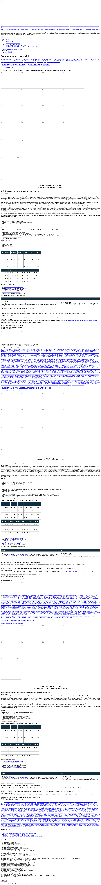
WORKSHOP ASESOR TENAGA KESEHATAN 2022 (43, 376)
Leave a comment (38, 377)
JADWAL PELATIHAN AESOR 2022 (51, 805)
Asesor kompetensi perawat (48, 595)
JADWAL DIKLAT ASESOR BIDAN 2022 (20, 356)
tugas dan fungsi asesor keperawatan (43, 825)
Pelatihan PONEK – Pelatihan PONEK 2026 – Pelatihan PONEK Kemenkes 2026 (21, 835)
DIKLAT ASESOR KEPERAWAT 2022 (63, 804)
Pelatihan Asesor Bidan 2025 (92, 59)
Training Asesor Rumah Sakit (39, 821)
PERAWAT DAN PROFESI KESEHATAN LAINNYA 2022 (19, 385)
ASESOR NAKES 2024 (73, 595)
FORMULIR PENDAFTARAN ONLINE (12, 49)
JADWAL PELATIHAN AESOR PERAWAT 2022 (25, 597)
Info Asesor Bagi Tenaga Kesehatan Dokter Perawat (72, 378)
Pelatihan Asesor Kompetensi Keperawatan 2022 (30, 814)
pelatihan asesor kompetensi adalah (22, 367)
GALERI (5, 50)
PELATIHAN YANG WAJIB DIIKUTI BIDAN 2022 (79, 371)
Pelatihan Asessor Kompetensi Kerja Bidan (13, 62)
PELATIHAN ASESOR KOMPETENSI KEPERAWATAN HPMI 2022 (43, 607)
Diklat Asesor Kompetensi (66, 596)
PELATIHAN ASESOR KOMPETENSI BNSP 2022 (40, 606)
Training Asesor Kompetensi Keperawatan (44, 372)
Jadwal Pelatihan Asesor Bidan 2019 (91, 356)
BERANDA (6, 39)
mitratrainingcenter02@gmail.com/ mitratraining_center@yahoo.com (81, 320)
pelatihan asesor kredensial (58, 369)
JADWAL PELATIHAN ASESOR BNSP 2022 (88, 597)
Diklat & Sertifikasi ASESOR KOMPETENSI (86, 351)
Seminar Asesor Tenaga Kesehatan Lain (63, 819)
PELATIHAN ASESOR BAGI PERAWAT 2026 (17, 620)
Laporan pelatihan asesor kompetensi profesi (65, 361)
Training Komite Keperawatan (81, 823)
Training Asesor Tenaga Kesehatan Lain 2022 (90, 821)
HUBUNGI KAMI (7, 52)
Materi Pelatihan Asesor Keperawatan (46, 600)
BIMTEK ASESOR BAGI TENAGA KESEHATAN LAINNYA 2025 (44, 378)
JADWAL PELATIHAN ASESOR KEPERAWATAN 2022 (30, 598)
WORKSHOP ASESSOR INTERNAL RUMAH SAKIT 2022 (20, 377)
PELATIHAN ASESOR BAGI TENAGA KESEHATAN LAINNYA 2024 (39, 381)
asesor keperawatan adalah (10, 595)
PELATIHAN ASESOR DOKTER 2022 (62, 603)
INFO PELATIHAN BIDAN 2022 (29, 355)
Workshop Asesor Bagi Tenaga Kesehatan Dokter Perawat (71, 385)
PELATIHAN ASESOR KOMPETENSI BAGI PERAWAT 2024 (30, 617)
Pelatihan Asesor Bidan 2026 (66, 365)
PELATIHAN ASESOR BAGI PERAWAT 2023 (32, 616)
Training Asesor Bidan (67, 613)
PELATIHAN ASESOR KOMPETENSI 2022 (82, 366)
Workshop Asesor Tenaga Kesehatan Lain (66, 376)
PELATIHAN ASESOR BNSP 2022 (44, 603)
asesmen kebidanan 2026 (15, 349)
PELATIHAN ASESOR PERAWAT (29, 608)
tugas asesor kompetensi (40, 375)
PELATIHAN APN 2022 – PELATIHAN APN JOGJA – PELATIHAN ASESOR (41, 362)
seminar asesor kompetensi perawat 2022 (20, 819)
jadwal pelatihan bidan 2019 (19, 361)
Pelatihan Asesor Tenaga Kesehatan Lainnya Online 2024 (74, 610)
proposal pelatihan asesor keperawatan (91, 612)
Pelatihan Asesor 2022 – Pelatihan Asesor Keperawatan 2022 (41, 810)
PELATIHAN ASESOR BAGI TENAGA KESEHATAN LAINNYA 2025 (73, 381)
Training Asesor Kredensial (85, 820)
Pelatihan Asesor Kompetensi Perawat (68, 607)
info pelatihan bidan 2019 (15, 355)
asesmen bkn (7, 349)
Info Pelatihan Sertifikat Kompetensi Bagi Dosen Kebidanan (51, 355)
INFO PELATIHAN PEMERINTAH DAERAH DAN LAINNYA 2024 (22, 46)
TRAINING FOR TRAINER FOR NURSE (42, 823)
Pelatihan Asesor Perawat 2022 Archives (14, 816)
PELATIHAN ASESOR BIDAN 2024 (77, 59)
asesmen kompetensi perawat (43, 802)
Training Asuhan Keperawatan (25, 823)
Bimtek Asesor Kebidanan (90, 350)
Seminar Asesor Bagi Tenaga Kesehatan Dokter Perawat (46, 385)
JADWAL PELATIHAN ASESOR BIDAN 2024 (62, 358)
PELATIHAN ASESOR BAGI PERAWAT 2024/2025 (56, 616)
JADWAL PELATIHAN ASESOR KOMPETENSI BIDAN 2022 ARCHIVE (72, 359)
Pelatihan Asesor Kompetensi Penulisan (50, 814)
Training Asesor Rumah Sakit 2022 (53, 821)
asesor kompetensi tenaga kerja (61, 595)
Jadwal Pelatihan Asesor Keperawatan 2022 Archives (86, 807)
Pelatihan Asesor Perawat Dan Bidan (72, 369)
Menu (2, 36)
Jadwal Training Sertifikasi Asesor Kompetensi (23, 809)
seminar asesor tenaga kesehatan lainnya (81, 819)
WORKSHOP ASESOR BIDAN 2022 (70, 375)
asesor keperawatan (54, 802)
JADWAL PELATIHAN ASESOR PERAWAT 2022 (26, 600)
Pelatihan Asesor (23, 59)
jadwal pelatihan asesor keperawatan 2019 (16, 359)
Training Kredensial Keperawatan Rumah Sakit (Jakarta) (40, 824)
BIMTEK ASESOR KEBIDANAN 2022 (10, 351)
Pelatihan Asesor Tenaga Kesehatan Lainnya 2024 (50, 382)
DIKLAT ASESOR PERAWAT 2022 (33, 805)
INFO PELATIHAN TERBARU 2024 (11, 44)
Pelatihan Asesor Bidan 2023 (22, 365)
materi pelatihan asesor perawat (13, 601)
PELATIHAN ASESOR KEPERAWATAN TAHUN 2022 (50, 605)
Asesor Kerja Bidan (63, 349)
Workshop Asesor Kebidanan (53, 62)
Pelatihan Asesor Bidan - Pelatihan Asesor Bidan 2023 (39, 59)
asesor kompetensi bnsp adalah (12, 350)
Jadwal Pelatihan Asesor (59, 356)
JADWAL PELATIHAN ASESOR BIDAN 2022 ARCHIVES (36, 358)
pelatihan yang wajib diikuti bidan (59, 371)
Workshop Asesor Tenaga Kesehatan (23, 376)
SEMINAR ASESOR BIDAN (25, 613)
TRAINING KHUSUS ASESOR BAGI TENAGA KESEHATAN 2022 (70, 372)
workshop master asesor (18, 826)
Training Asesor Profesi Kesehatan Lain (23, 821)
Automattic (24, 883)
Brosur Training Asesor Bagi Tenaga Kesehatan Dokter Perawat (26, 596)
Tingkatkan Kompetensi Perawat (13, 820)
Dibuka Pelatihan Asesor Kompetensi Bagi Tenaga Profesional (19, 804)
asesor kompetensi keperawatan (34, 595)
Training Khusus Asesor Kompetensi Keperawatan (63, 823)
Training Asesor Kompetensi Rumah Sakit (69, 820)
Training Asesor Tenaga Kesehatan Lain (70, 821)
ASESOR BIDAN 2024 (53, 349)
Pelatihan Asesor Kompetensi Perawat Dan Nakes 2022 (15, 815)
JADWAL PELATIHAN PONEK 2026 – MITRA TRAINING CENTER (19, 833)
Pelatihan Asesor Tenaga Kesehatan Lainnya (90, 369)
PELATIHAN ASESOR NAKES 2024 (12, 608)
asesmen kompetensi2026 (42, 349)
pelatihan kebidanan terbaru (92, 370)
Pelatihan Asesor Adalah (16, 364)
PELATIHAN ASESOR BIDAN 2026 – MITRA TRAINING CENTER (25, 65)
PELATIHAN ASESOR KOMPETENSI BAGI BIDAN (66, 60)
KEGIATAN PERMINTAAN (9, 47)
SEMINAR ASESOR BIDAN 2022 (41, 613)
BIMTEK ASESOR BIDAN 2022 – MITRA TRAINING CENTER (53, 350)
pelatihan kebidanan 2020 (28, 62)
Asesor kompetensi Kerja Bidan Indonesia (10, 59)
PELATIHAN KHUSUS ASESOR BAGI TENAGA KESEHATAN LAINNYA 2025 (47, 383)
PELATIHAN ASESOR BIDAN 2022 (59, 59)
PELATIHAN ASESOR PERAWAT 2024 (33, 816)
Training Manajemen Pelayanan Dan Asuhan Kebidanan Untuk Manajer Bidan (18, 375)
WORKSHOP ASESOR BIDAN (60, 614)
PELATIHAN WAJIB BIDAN (75, 612)
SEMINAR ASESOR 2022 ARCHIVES (9, 613)
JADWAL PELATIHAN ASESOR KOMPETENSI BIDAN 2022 (40, 359)
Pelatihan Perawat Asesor (71, 383)
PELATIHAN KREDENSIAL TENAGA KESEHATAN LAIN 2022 (16, 612)
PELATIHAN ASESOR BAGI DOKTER (51, 601)
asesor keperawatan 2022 (64, 802)
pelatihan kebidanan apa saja (67, 370)
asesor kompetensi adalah (84, 349)
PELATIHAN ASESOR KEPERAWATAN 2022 (50, 811)
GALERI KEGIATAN (11, 51)
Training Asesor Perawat (9, 821)
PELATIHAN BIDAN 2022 (26, 370)
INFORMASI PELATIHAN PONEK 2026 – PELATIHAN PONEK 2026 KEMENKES (23, 836)
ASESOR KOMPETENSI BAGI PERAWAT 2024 (20, 803)
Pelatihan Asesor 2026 (5, 364)
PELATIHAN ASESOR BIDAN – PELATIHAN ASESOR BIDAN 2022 (48, 364)
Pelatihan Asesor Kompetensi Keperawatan (17, 607)
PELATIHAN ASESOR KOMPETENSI (10, 366)
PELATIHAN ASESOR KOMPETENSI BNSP (13, 369)
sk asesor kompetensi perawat (55, 613)
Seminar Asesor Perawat (35, 819)
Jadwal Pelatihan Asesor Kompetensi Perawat (10, 808)
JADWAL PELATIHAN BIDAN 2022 (34, 361)
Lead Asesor (78, 361)
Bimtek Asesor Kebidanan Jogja (26, 351)
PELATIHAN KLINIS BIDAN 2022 (21, 371)
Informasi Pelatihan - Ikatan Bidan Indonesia (74, 355)
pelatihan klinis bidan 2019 (6, 371)
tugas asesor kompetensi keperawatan (35, 614)
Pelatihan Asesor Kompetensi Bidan (88, 813)
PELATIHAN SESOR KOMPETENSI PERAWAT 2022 (55, 612)
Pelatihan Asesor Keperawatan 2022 (76, 616)
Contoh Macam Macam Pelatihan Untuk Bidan (65, 351)
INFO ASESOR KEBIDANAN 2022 (75, 354)
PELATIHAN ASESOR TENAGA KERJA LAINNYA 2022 (25, 382)
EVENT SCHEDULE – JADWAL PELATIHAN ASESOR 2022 (52, 354)
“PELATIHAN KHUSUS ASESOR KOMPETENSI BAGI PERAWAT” (20, 802)
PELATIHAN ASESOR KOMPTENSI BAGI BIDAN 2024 (38, 369)
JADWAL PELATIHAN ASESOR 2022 (74, 356)
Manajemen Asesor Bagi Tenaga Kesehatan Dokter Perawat (52, 380)
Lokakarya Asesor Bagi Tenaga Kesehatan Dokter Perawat (25, 380)
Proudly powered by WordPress (7, 883)
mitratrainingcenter (20, 67)
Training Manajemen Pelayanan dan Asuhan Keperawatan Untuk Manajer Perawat (71, 824)
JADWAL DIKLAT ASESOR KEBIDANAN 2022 (41, 356)
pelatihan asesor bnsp (77, 365)
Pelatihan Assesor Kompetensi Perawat (18, 383)
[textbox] (50, 234)
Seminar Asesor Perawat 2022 (47, 819)
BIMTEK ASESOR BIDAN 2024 (76, 350)
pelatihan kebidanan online (80, 370)
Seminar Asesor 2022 (55, 818)
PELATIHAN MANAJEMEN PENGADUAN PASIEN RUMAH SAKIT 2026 (21, 832)
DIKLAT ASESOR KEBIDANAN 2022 (10, 353)
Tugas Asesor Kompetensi (40, 62)
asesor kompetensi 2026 (73, 349)
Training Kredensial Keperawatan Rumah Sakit (17, 824)
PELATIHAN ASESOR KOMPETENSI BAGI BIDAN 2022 (70, 367)
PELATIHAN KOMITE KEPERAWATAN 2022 (40, 371)
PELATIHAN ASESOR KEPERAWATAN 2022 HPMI (24, 605)
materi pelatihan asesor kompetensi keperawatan (86, 809)
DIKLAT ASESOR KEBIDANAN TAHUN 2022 (52, 353)
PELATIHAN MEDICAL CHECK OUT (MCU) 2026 (15, 834)
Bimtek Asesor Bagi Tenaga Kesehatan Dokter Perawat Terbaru (14, 378)
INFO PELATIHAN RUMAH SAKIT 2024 (16, 45)
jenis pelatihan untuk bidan (49, 361)
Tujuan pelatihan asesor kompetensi (54, 375)
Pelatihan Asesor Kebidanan (89, 365)
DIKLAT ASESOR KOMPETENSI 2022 (73, 353)
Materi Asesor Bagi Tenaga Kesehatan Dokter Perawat (77, 380)
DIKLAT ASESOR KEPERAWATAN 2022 (50, 596)
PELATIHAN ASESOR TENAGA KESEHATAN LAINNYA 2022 (23, 610)
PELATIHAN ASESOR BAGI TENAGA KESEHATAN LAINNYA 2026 (26, 388)
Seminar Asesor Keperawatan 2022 (68, 818)
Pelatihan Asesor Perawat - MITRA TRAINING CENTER (59, 617)
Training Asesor (24, 820)
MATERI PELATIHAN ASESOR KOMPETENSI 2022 (67, 600)
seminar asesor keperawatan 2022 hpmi (84, 818)
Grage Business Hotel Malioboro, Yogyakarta (12, 287)
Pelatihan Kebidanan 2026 (55, 370)
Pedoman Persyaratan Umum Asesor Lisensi (13, 362)
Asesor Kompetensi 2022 (87, 802)
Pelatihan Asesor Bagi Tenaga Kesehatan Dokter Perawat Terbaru (75, 601)
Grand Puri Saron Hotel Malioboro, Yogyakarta (13, 289)
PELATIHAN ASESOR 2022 (35, 601)
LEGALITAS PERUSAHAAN (13, 43)
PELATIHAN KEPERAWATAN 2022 (85, 816)
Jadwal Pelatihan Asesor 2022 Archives (22, 807)
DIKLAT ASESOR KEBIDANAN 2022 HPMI (29, 353)
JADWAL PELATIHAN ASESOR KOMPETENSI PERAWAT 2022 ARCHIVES (70, 808)
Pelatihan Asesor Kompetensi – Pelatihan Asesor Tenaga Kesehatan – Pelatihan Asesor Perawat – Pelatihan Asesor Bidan (27, 60)
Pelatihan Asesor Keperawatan (78, 603)
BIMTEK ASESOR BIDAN (86, 595)
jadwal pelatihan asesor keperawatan (8, 598)
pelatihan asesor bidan (26, 364)
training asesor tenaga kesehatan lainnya (9, 823)
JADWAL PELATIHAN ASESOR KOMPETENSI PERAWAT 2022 (59, 598)
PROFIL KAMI (9, 41)
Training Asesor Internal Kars (34, 820)
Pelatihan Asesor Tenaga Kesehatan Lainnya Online (73, 382)
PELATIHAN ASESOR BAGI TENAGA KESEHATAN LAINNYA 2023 (57, 602)
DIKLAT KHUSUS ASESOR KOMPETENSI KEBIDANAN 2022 (22, 354)
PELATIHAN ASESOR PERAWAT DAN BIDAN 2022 (69, 608)
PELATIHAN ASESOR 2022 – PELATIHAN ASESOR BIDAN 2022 (83, 362)
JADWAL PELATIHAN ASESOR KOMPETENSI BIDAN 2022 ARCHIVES (54, 360)
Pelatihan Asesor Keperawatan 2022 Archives (71, 811)
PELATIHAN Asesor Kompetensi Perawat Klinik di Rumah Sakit (42, 815)
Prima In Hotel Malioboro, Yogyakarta (11, 292)
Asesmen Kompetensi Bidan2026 (29, 349)
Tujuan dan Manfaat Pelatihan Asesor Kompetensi (71, 825)
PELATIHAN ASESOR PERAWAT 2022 (47, 608)
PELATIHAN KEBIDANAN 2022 (41, 370)
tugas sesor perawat (48, 614)
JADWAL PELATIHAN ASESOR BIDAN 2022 (11, 358)
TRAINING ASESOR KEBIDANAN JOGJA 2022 (23, 372)
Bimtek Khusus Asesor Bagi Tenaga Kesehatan (44, 351)
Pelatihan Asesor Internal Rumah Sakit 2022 (15, 811)
